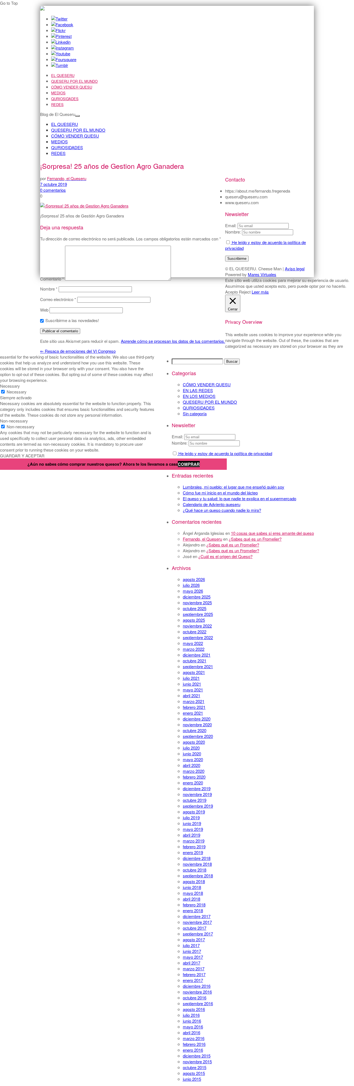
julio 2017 (191, 945)
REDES (57, 104)
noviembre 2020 (197, 724)
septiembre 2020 (198, 736)
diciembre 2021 (196, 655)
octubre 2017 (194, 928)
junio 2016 (192, 1021)
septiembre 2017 (198, 934)
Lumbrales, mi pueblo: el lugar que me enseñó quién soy (233, 487)
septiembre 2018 (198, 875)
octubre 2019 (194, 800)
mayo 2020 (193, 759)
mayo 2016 (193, 1027)
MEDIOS (58, 92)
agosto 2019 (194, 812)
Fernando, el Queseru (202, 539)
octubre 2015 (194, 1067)
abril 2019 (191, 835)
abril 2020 (191, 765)
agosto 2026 (194, 579)
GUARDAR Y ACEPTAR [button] (22, 455)
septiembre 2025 (198, 614)
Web (44, 310)
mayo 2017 (193, 957)
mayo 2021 (193, 690)
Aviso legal (294, 268)
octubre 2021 (194, 660)
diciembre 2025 (196, 597)
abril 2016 (191, 1032)
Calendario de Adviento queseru (211, 504)
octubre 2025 (194, 608)
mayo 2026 (193, 591)
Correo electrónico (58, 299)
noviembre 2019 (197, 794)
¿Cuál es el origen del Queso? (225, 556)
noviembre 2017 (197, 922)
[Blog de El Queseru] (42, 9)
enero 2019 (193, 852)
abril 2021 (191, 695)
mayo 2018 (193, 893)
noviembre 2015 (197, 1061)
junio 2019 (192, 823)
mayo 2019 (193, 829)
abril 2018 (191, 899)
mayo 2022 (193, 643)
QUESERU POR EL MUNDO (74, 81)
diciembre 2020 (196, 719)
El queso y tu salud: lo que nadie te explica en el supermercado (239, 498)
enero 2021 (193, 713)
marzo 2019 (193, 841)
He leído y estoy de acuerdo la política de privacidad (224, 453)
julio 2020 (191, 748)
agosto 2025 (194, 620)
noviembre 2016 (197, 992)
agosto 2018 (194, 881)
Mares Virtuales (262, 274)
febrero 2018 (194, 905)
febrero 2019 (194, 846)
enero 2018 (193, 910)
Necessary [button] (10, 386)
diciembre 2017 (196, 916)
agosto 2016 (194, 1009)
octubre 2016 (194, 998)
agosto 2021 (194, 672)
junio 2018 (192, 887)
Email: (178, 436)
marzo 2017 (193, 968)
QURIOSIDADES (65, 98)
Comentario (52, 279)
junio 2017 (192, 951)
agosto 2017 (194, 939)
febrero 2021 (194, 707)
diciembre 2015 (196, 1056)
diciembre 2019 (196, 788)
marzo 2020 (193, 771)
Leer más (260, 292)
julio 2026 (191, 585)
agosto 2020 (194, 742)
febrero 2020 (194, 777)
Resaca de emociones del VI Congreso (78, 351)
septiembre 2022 (198, 637)
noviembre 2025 (197, 602)
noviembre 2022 (197, 626)
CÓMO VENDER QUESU (71, 87)
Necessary (17, 392)
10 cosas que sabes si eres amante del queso (272, 533)
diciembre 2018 (196, 858)
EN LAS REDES (198, 390)
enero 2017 (193, 980)
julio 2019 (191, 817)
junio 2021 (192, 684)
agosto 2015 (194, 1073)
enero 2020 (193, 783)
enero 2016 (193, 1050)
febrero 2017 (194, 974)
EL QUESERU (62, 75)
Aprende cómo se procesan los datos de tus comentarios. (173, 341)
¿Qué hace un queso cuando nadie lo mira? (222, 510)
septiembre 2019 (198, 806)
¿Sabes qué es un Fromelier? (255, 539)
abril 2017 (191, 963)
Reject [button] (245, 292)
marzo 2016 (193, 1038)
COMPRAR (189, 464)
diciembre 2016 (196, 986)
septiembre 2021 (198, 666)
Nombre (49, 289)
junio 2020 (192, 753)
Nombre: (180, 443)
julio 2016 (191, 1015)
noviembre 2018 (197, 864)
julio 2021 (191, 678)
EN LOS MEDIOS (199, 396)
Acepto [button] (231, 292)
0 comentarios (53, 190)
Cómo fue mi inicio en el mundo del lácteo (220, 493)
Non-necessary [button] (14, 421)
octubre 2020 (194, 730)
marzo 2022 (193, 649)
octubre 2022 (194, 631)
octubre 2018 (194, 870)
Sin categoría (195, 413)
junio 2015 (192, 1079)
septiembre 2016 (198, 1003)
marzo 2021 (193, 701)
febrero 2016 (194, 1044)
